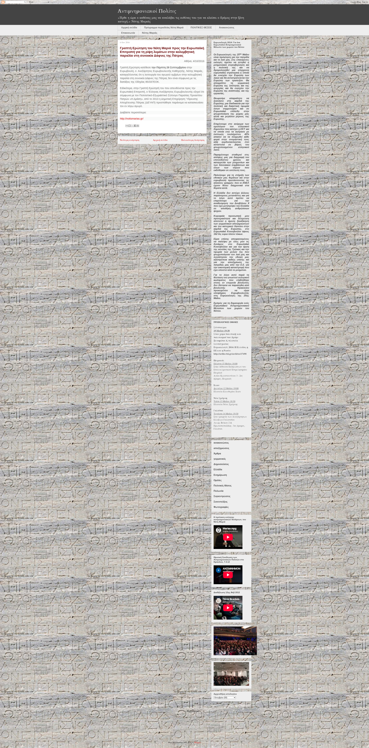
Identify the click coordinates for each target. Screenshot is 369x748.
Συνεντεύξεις (220, 501)
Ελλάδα (218, 469)
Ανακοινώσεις (226, 27)
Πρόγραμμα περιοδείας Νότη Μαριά (163, 27)
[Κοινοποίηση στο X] (132, 125)
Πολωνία (218, 491)
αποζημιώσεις (221, 448)
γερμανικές (220, 459)
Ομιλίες (218, 480)
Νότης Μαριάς (149, 33)
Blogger (197, 742)
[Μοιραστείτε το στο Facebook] (135, 125)
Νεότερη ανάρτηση (129, 139)
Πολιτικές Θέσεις (222, 485)
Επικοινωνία (128, 33)
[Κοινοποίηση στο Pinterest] (137, 125)
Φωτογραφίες (221, 507)
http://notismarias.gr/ (131, 118)
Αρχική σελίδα (129, 27)
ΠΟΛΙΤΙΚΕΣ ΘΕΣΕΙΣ (201, 27)
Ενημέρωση (220, 475)
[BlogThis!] (129, 125)
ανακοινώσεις (221, 443)
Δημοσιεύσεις (221, 464)
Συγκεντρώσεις (222, 496)
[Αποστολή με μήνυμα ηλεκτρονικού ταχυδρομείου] (126, 125)
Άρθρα (217, 453)
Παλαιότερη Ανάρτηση (192, 139)
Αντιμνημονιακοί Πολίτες (147, 11)
